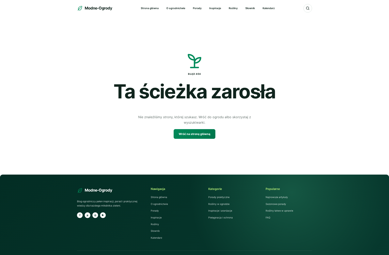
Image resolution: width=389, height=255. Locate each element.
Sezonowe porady (276, 204)
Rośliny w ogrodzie (219, 204)
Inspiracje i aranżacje (220, 210)
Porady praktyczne (219, 197)
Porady (197, 8)
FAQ (268, 217)
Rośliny (233, 8)
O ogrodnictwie (175, 8)
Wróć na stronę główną (194, 134)
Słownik (250, 8)
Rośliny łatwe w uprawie (279, 210)
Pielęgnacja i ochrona (220, 217)
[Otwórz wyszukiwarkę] (308, 8)
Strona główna (150, 8)
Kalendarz (269, 8)
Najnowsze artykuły (277, 197)
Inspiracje (215, 8)
